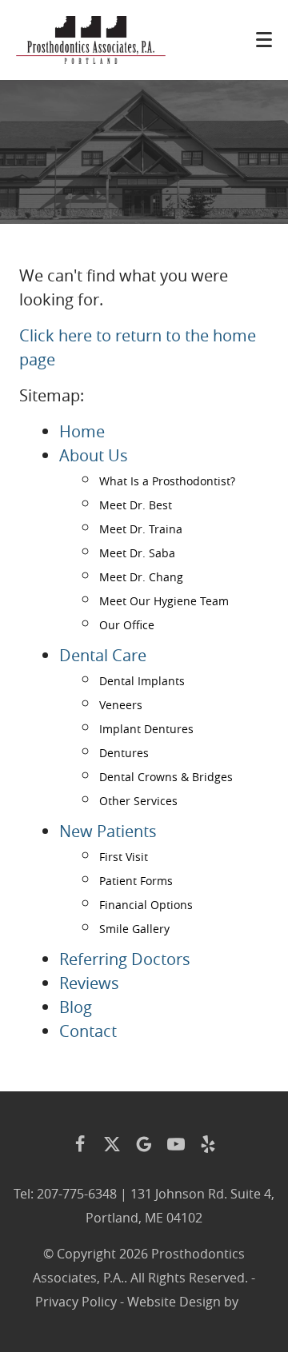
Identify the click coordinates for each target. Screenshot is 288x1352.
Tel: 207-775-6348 (65, 1193)
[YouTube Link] (176, 1144)
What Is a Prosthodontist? (167, 481)
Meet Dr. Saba (137, 552)
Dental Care (102, 655)
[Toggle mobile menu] (264, 39)
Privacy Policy (76, 1301)
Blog (75, 1007)
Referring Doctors (124, 959)
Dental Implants (142, 680)
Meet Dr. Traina (140, 528)
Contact (88, 1031)
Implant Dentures (146, 728)
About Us (93, 455)
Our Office (126, 624)
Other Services (138, 800)
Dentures (124, 752)
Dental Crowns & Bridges (166, 776)
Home (82, 431)
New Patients (108, 831)
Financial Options (146, 904)
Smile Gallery (134, 928)
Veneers (120, 704)
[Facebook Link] (80, 1144)
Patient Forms (136, 880)
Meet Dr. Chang (141, 576)
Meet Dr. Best (135, 504)
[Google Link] (144, 1144)
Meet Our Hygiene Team (164, 600)
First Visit (123, 856)
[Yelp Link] (208, 1144)
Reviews (89, 983)
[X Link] (112, 1144)
